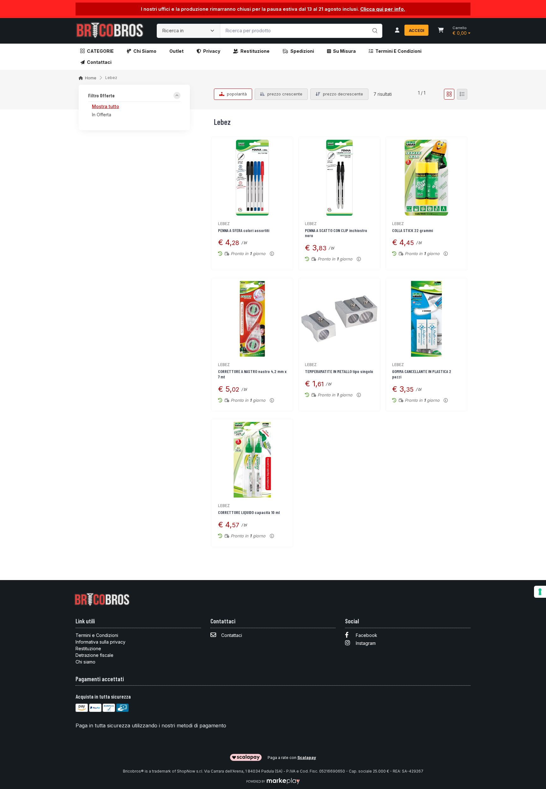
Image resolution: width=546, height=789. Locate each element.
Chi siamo (144, 51)
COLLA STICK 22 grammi (412, 230)
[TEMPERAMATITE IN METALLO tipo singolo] (339, 318)
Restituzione (255, 51)
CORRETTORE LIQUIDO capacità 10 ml (249, 512)
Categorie (100, 51)
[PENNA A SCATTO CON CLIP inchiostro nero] (339, 177)
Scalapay (306, 757)
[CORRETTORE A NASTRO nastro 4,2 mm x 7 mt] (252, 318)
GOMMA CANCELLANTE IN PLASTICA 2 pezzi (421, 374)
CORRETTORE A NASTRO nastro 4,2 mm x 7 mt (252, 374)
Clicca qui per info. (382, 9)
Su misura (344, 51)
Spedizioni (302, 51)
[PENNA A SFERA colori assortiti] (252, 177)
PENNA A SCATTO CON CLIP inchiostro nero (336, 233)
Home (90, 78)
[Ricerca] (373, 24)
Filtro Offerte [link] (101, 96)
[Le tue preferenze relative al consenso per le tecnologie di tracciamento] (540, 592)
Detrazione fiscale (94, 655)
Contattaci (99, 62)
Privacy (211, 51)
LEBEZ (224, 223)
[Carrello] (441, 30)
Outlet (176, 51)
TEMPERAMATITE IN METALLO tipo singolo (339, 371)
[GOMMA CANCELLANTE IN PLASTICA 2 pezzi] (426, 318)
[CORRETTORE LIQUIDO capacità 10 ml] (252, 459)
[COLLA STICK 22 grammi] (426, 177)
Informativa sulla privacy (100, 642)
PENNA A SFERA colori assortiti (243, 230)
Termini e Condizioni (398, 51)
